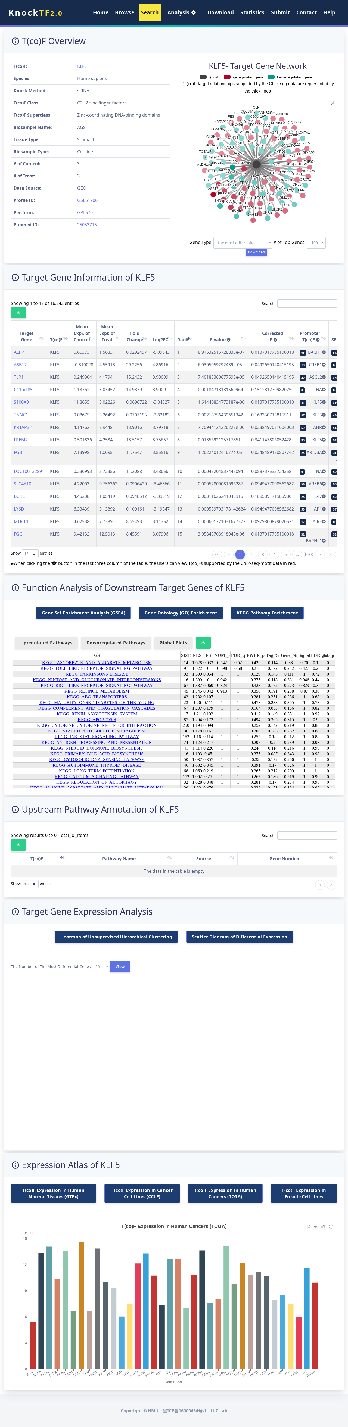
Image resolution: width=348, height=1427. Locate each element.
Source (203, 859)
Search (150, 12)
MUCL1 (21, 521)
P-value (218, 340)
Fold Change (134, 336)
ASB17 (20, 365)
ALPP (19, 352)
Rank (183, 340)
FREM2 (21, 440)
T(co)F (56, 340)
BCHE (19, 496)
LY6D (19, 509)
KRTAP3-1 (23, 427)
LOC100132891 (29, 471)
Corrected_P (272, 336)
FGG (18, 534)
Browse (124, 12)
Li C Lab (219, 1411)
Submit (280, 12)
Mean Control (82, 333)
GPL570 (85, 212)
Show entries (31, 553)
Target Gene (26, 336)
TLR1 (19, 377)
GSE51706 (87, 200)
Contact (306, 12)
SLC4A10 (22, 484)
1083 (308, 554)
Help (329, 12)
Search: (268, 303)
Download (220, 12)
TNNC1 (21, 415)
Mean (107, 333)
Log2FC (160, 340)
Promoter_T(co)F (310, 336)
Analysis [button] (179, 12)
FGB (18, 452)
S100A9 (21, 402)
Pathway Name (119, 859)
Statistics (252, 12)
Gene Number (284, 859)
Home (100, 12)
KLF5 (82, 66)
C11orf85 (23, 390)
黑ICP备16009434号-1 (184, 1411)
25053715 (87, 225)
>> (331, 554)
